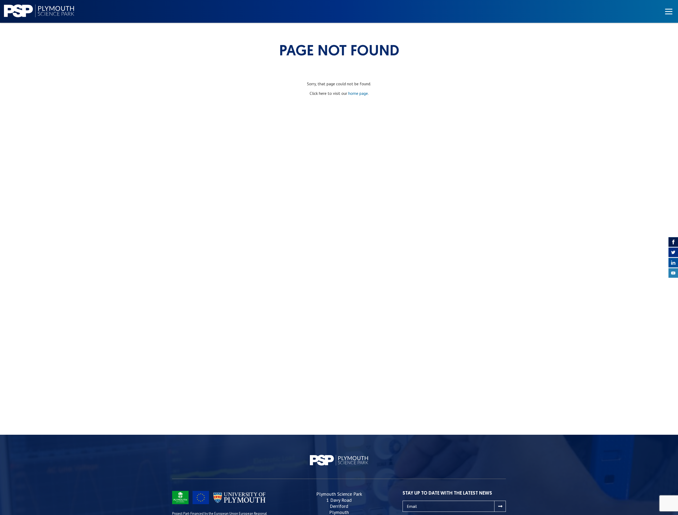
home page (358, 93)
